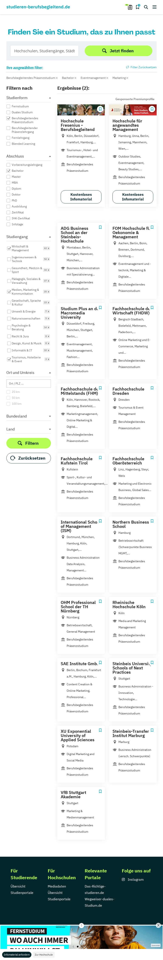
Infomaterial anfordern (17, 954)
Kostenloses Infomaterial (81, 197)
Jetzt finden (122, 51)
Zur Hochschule (44, 954)
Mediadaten (57, 886)
